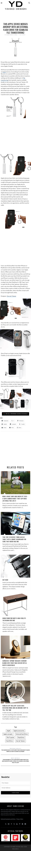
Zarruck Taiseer (11, 296)
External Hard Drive (22, 734)
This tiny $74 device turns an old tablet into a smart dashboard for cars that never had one (14, 539)
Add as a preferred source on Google (16, 413)
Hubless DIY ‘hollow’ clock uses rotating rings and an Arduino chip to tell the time (15, 708)
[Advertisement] (15, 16)
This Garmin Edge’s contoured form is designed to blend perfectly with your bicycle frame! (15, 750)
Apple (4, 72)
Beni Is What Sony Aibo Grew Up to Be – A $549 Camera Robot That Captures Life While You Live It (15, 498)
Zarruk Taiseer (20, 741)
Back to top (15, 848)
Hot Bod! (5, 580)
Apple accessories (19, 731)
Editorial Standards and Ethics (8, 819)
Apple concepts (7, 734)
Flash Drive (21, 737)
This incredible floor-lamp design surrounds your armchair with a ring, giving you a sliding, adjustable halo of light (15, 760)
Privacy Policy (19, 819)
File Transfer (10, 737)
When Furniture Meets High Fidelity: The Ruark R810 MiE (14, 619)
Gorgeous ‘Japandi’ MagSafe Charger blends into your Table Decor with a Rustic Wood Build (14, 663)
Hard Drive (9, 741)
